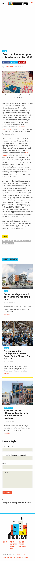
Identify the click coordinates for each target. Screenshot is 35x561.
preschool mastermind (22, 241)
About (12, 542)
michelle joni (7, 241)
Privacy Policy (7, 557)
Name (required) (7, 446)
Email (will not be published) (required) (14, 455)
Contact (13, 546)
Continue (6, 314)
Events (6, 348)
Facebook (22, 542)
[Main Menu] (3, 3)
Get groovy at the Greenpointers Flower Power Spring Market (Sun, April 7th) (17, 355)
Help (11, 548)
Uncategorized (8, 407)
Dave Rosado (9, 67)
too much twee (8, 243)
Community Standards (21, 557)
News (4, 51)
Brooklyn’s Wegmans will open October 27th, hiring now (17, 296)
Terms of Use (20, 555)
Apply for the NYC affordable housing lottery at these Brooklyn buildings (17, 414)
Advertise (13, 544)
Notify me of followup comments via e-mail (17, 503)
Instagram (22, 546)
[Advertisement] (17, 25)
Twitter (21, 544)
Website (4, 464)
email (23, 62)
